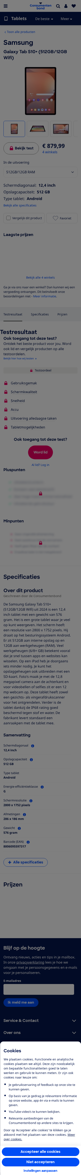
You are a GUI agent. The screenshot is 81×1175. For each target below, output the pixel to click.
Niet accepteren (40, 1162)
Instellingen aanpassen (40, 1171)
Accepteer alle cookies (40, 1151)
